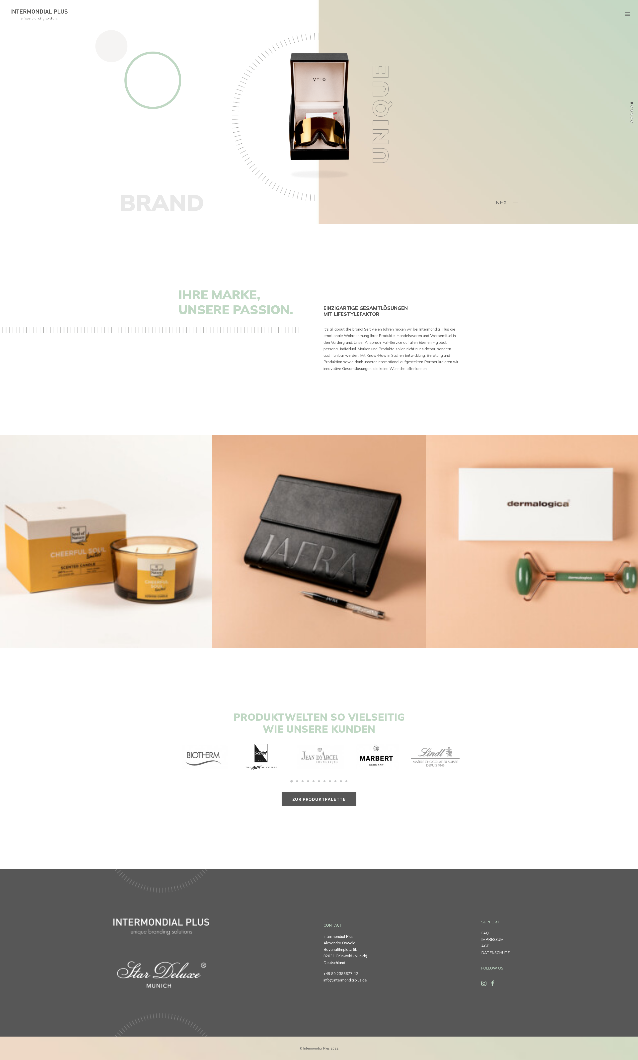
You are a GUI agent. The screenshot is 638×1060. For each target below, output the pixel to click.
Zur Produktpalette (319, 799)
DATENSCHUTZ (495, 952)
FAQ (485, 933)
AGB (485, 946)
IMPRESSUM (492, 939)
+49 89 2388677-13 (340, 973)
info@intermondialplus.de (345, 980)
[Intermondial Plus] (39, 14)
